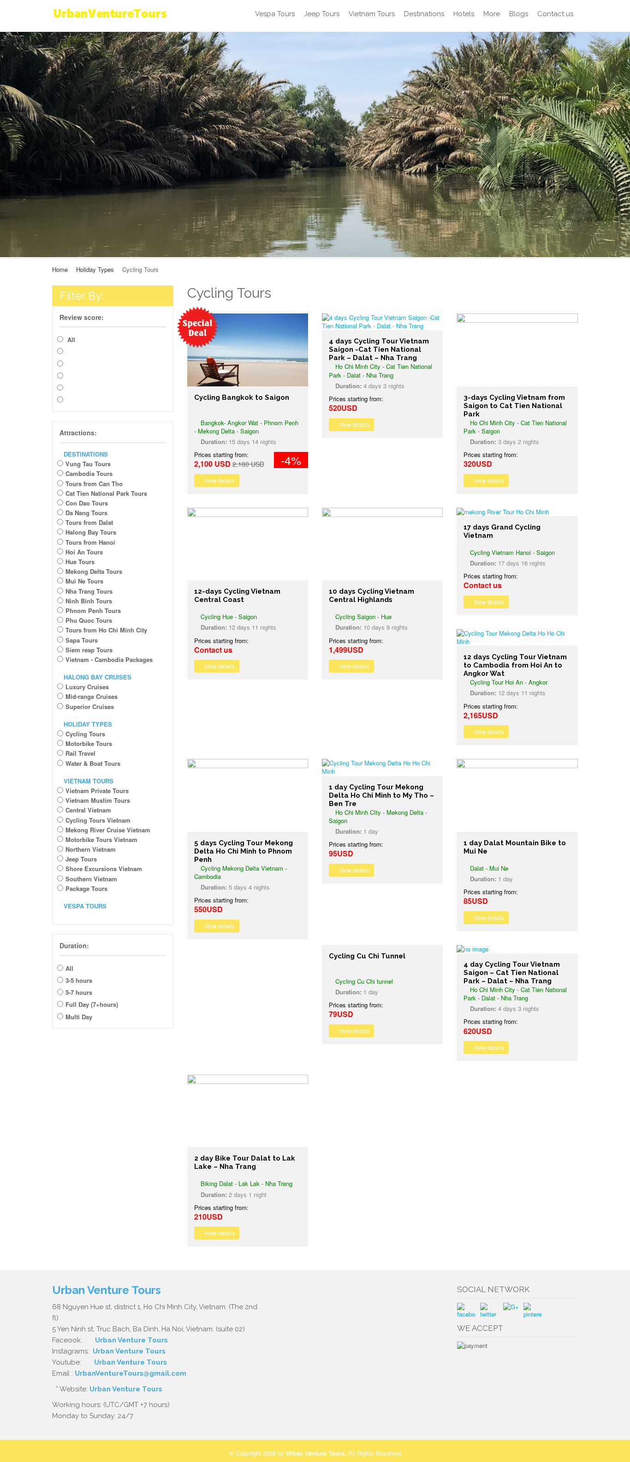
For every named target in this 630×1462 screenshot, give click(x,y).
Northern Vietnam (90, 849)
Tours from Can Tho (94, 483)
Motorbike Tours (88, 743)
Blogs (518, 14)
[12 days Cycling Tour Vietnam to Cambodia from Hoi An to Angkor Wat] (517, 637)
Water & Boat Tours (92, 763)
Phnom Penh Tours (93, 610)
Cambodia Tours (89, 473)
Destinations (424, 14)
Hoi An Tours (84, 551)
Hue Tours (80, 561)
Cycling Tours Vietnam (98, 820)
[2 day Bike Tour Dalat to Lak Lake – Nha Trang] (247, 1111)
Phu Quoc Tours (88, 620)
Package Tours (86, 888)
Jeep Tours (321, 14)
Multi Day (78, 1016)
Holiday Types (95, 269)
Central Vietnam (88, 810)
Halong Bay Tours (90, 532)
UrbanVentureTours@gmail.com (130, 1373)
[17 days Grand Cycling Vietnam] (517, 512)
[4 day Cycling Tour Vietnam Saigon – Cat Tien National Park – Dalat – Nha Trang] (517, 949)
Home (60, 269)
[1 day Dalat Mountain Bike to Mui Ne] (517, 795)
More (491, 14)
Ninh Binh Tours (88, 600)
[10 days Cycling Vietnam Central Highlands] (382, 544)
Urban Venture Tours (131, 1340)
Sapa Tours (81, 640)
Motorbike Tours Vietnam (101, 839)
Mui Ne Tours (84, 581)
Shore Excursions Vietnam (103, 868)
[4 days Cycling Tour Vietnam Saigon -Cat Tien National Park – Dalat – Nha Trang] (382, 321)
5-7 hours (78, 992)
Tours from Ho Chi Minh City (106, 630)
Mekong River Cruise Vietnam (107, 829)
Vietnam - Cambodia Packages (109, 659)
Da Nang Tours (86, 512)
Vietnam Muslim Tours (97, 800)
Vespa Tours (275, 14)
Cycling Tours (85, 733)
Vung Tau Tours (88, 463)
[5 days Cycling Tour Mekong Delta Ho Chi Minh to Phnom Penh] (247, 795)
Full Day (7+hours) (91, 1004)
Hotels (463, 14)
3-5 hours (78, 980)
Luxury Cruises (87, 686)
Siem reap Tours (89, 649)
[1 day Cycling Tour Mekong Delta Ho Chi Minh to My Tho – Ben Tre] (382, 767)
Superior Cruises (89, 706)
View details (219, 480)
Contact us (555, 14)
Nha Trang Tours (89, 591)
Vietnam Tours (372, 14)
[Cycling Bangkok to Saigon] (247, 349)
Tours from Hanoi (90, 542)
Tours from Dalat (89, 522)
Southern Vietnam (91, 878)
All (70, 339)
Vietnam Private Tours (97, 790)
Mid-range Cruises (91, 696)
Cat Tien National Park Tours (106, 493)
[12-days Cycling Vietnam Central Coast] (247, 544)
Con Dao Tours (86, 503)
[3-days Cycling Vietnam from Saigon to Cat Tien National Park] (517, 349)
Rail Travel (80, 753)
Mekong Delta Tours (93, 571)
